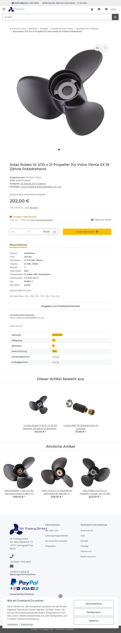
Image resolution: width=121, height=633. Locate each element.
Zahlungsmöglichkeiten (56, 535)
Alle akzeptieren (94, 603)
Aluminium (57, 335)
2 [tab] (62, 150)
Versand (34, 207)
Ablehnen (94, 620)
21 (54, 340)
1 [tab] (59, 150)
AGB (83, 535)
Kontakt (84, 541)
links (54, 351)
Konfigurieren (94, 612)
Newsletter (50, 546)
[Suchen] (115, 17)
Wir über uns (51, 530)
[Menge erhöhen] (54, 232)
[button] (92, 9)
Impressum (12, 624)
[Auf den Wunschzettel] (105, 48)
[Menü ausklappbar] (3, 8)
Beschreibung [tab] (18, 244)
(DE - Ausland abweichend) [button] (42, 220)
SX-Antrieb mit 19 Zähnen (33, 183)
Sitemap (85, 546)
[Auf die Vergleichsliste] (97, 48)
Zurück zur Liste (19, 28)
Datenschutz (27, 624)
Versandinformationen (56, 541)
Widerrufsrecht (88, 556)
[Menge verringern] (13, 232)
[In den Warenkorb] (12, 40)
